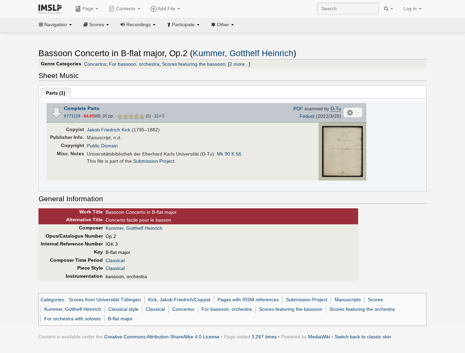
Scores (375, 299)
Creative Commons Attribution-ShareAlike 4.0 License (162, 336)
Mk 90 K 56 (229, 154)
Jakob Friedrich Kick (108, 129)
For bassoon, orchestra (134, 64)
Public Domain (102, 145)
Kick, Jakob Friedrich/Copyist (179, 299)
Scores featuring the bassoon (193, 64)
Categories (52, 299)
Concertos (95, 64)
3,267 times (264, 336)
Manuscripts (348, 299)
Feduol (307, 116)
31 (156, 116)
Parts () (55, 93)
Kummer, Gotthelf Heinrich (243, 53)
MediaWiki (319, 336)
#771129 (72, 116)
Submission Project (153, 161)
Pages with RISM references (248, 299)
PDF (298, 108)
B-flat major (120, 318)
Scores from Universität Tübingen (105, 299)
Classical (115, 260)
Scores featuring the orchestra (362, 309)
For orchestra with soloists (72, 318)
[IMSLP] (51, 8)
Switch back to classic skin (363, 336)
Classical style (123, 309)
